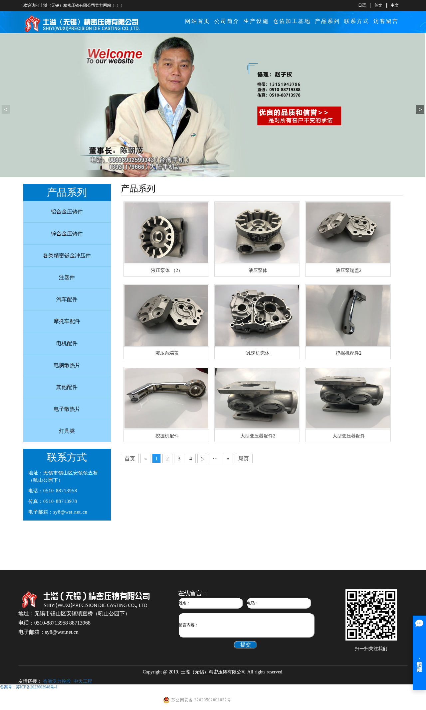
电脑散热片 (67, 365)
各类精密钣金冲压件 (67, 255)
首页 (129, 458)
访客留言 (386, 21)
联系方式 (356, 21)
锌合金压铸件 (67, 233)
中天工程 (83, 681)
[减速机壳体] (257, 314)
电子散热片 (67, 409)
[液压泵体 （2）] (166, 232)
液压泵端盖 (167, 353)
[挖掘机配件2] (348, 314)
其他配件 (67, 387)
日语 (362, 5)
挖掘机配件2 (348, 353)
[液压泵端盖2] (348, 232)
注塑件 (67, 277)
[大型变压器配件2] (257, 397)
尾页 (243, 458)
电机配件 (67, 343)
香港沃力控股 (57, 681)
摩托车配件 (67, 321)
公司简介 (227, 21)
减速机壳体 (258, 353)
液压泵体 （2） (167, 270)
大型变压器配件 (348, 435)
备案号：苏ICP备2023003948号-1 (29, 687)
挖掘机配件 (167, 435)
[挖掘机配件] (166, 397)
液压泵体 (258, 270)
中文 (395, 5)
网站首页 (197, 21)
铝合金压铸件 (67, 211)
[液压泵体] (257, 232)
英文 (378, 5)
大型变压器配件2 (257, 435)
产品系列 (327, 21)
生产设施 (256, 21)
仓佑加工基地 (292, 21)
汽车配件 (67, 299)
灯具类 (67, 431)
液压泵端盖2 (348, 270)
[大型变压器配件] (348, 397)
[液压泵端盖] (166, 314)
